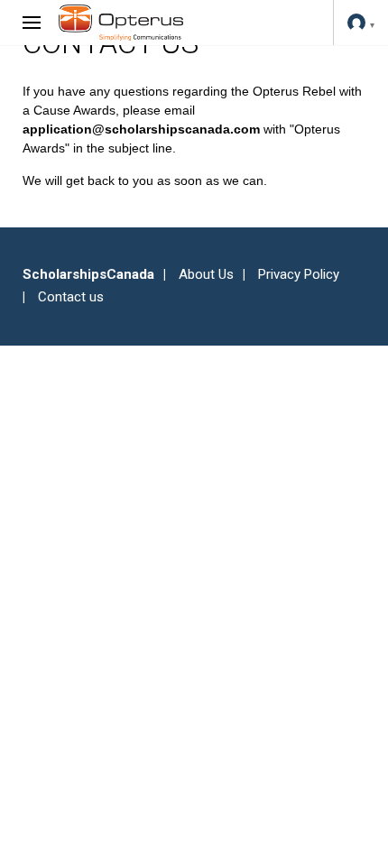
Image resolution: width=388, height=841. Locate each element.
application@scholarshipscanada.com (141, 129)
